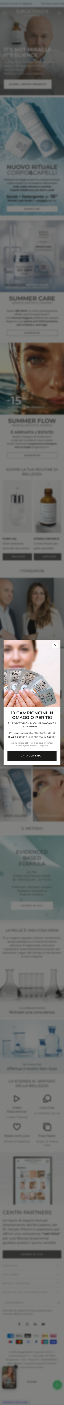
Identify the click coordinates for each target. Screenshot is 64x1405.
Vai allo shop (32, 755)
